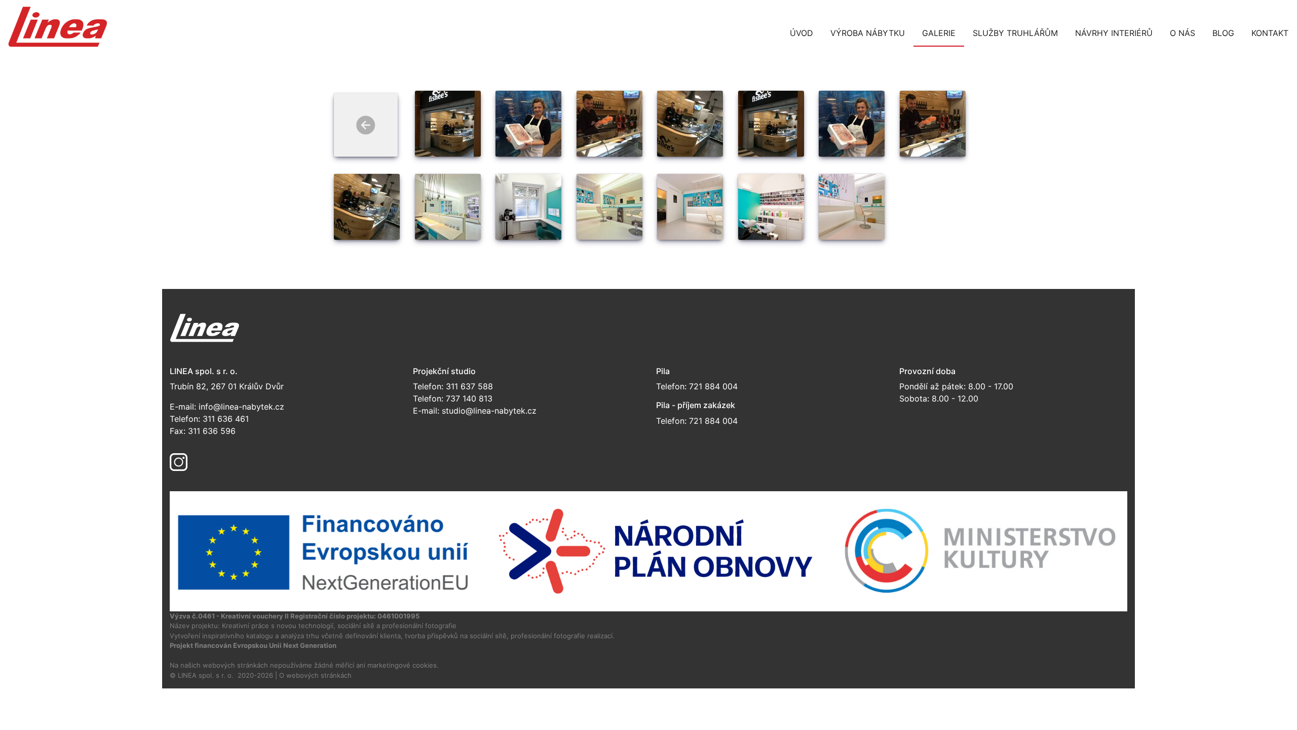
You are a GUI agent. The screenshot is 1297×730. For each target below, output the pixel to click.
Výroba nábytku (867, 33)
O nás (1182, 33)
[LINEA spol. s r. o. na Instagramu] (178, 461)
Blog (1223, 33)
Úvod (801, 33)
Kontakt (1269, 33)
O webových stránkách (315, 675)
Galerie (939, 33)
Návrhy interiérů (1114, 33)
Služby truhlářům (1015, 33)
